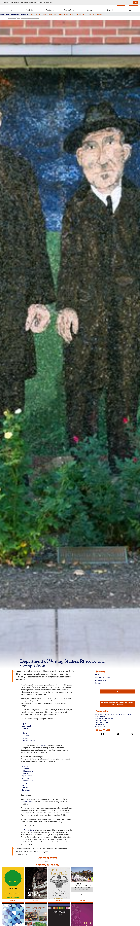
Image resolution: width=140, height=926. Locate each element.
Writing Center (97, 14)
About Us (37, 14)
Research (110, 10)
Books (50, 14)
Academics (50, 10)
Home (10, 10)
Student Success (70, 10)
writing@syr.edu (100, 726)
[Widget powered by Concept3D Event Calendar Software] (47, 861)
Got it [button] (135, 2)
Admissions (30, 10)
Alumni (90, 10)
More (129, 10)
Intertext (98, 683)
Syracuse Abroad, (27, 801)
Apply (117, 691)
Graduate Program (80, 14)
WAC (55, 14)
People (44, 14)
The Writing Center (28, 830)
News (89, 14)
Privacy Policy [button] (49, 2)
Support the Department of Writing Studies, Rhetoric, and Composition (117, 704)
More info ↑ (12, 900)
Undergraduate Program (66, 14)
